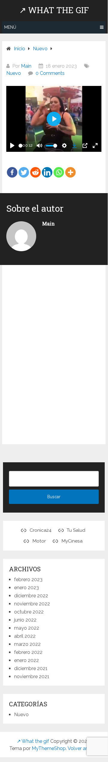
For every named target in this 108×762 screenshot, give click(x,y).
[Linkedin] (47, 168)
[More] (70, 168)
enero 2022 (26, 660)
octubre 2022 (29, 612)
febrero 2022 (28, 652)
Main (26, 66)
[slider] (20, 146)
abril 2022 (25, 636)
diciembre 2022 (31, 596)
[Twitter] (24, 168)
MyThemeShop (49, 748)
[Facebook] (12, 168)
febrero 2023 (28, 579)
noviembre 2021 (31, 676)
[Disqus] (53, 356)
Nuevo (13, 73)
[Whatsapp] (59, 168)
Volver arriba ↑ (83, 748)
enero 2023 (26, 587)
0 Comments (50, 73)
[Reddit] (35, 168)
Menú (10, 27)
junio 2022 (25, 620)
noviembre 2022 (32, 604)
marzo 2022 (27, 644)
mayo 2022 (26, 628)
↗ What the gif (54, 10)
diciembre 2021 (31, 668)
